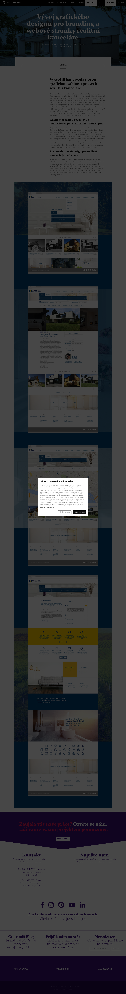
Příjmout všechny (80, 512)
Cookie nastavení (65, 512)
